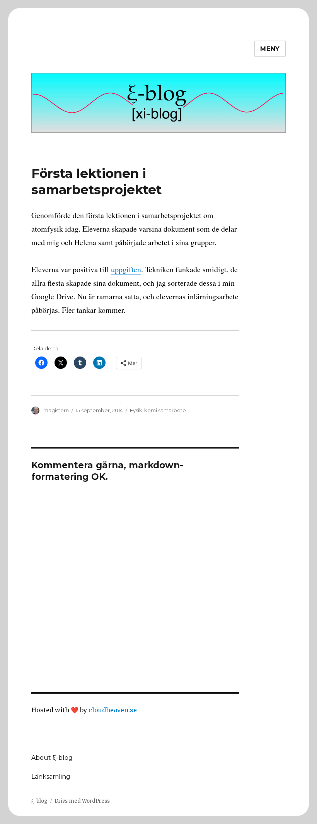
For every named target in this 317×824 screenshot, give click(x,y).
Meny (270, 49)
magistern (56, 410)
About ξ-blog (52, 757)
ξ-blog (39, 801)
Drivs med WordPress (82, 801)
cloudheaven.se (113, 710)
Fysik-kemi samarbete (158, 410)
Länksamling (50, 776)
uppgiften (126, 269)
